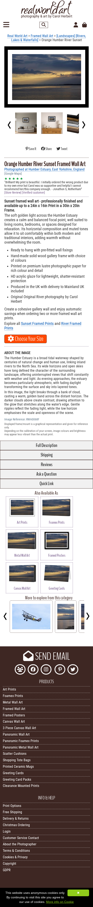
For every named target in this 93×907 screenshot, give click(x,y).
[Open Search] (43, 25)
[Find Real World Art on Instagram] (46, 670)
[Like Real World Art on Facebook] (33, 670)
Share (48, 148)
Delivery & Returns (16, 818)
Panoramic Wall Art (16, 734)
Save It (32, 148)
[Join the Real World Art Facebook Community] (20, 670)
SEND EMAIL (52, 656)
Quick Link (46, 483)
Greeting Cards (13, 773)
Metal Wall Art (13, 702)
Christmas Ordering (16, 825)
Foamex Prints (13, 696)
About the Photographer (19, 844)
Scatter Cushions (14, 754)
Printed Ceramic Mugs (18, 766)
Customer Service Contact (21, 838)
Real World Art (17, 36)
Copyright (9, 864)
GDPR (7, 870)
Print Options (12, 806)
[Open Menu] (6, 25)
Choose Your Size (28, 339)
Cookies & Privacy (15, 857)
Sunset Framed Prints (37, 323)
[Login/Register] (76, 25)
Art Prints (9, 689)
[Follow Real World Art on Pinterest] (60, 670)
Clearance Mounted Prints (21, 786)
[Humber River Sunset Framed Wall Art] (66, 632)
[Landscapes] (65, 36)
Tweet (63, 148)
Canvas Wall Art (14, 721)
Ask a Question (46, 474)
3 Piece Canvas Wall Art (19, 728)
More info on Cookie (60, 902)
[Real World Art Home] (46, 17)
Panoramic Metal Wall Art (20, 747)
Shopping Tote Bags (16, 760)
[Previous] (9, 125)
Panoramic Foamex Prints (21, 741)
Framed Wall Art (42, 36)
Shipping (47, 455)
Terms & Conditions (16, 851)
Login (7, 831)
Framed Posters (14, 715)
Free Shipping (12, 812)
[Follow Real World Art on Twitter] (72, 670)
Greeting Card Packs (17, 779)
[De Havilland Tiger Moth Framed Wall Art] (31, 632)
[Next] (83, 125)
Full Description (46, 445)
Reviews (46, 464)
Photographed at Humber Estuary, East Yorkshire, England (44, 169)
